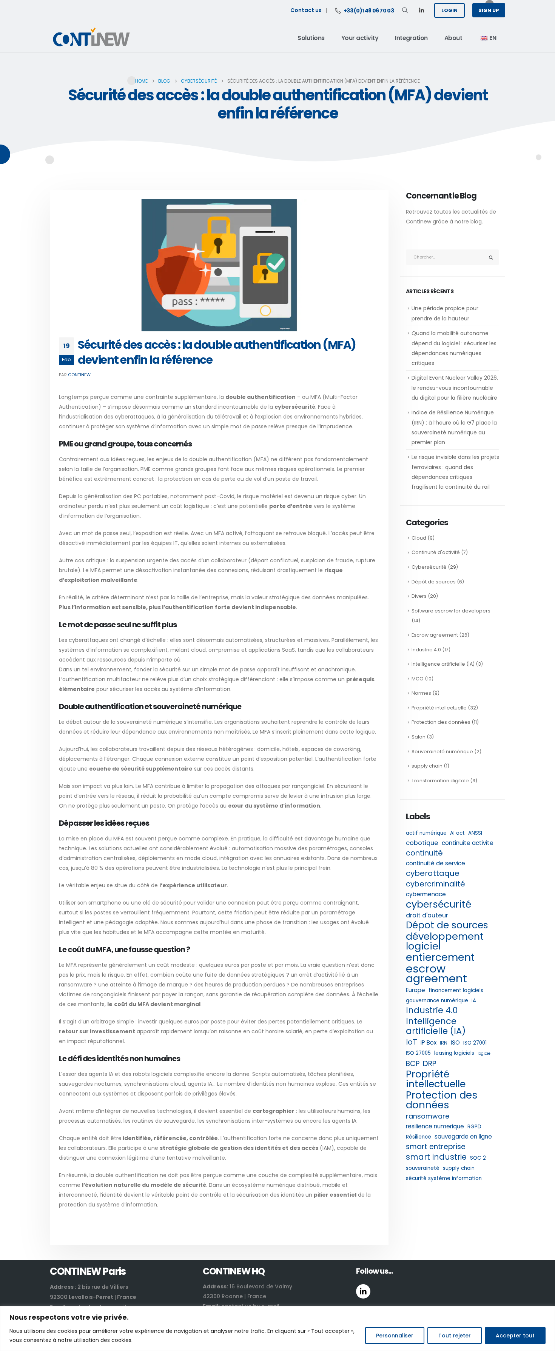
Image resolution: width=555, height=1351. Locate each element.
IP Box (428, 1042)
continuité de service (435, 863)
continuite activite (467, 843)
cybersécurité (438, 904)
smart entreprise (436, 1147)
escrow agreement (436, 973)
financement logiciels (456, 990)
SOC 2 (478, 1158)
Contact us (306, 10)
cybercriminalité (435, 884)
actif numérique (426, 833)
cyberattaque (432, 873)
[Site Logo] (91, 38)
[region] (277, 1328)
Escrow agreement (435, 635)
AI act (457, 833)
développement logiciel (445, 941)
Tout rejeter (454, 1335)
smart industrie (436, 1157)
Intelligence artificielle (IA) (443, 664)
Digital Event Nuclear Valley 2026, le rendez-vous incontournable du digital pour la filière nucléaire (455, 388)
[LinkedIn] (421, 10)
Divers (419, 596)
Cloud (419, 538)
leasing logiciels (454, 1053)
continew (79, 375)
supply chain (427, 766)
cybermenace (426, 894)
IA (474, 1000)
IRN (443, 1042)
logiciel (485, 1053)
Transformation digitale (440, 780)
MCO (418, 679)
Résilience (418, 1136)
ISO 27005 (418, 1053)
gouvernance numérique (437, 1000)
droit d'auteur (427, 915)
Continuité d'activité (436, 552)
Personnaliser (394, 1335)
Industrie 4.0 (426, 649)
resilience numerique (435, 1126)
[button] (405, 10)
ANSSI (475, 833)
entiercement (440, 957)
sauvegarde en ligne (463, 1136)
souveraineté (422, 1168)
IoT (411, 1042)
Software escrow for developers (451, 611)
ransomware (427, 1116)
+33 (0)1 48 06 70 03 (369, 10)
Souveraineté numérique (442, 751)
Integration (411, 38)
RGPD (474, 1126)
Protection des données (441, 722)
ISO (455, 1042)
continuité (424, 853)
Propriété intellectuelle (439, 708)
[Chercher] (491, 257)
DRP (429, 1063)
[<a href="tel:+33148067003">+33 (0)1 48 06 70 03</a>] (339, 10)
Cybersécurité (429, 567)
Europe (415, 990)
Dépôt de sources (434, 582)
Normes (421, 693)
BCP (412, 1064)
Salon (419, 737)
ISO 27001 (475, 1042)
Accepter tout (515, 1335)
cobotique (422, 843)
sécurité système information (444, 1178)
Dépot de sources (447, 925)
